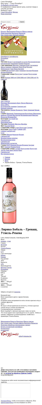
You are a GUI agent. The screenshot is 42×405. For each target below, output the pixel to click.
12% (2, 264)
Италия (3, 72)
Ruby (15, 129)
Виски (3, 112)
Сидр (2, 133)
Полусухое (18, 74)
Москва (15, 12)
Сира (11, 69)
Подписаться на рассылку (5, 329)
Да (2, 5)
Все (15, 117)
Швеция (9, 134)
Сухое (3, 76)
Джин (25, 110)
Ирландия (4, 117)
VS (10, 119)
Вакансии (22, 33)
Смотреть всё (21, 106)
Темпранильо (5, 69)
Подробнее (4, 269)
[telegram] (15, 366)
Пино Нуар (22, 67)
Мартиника (37, 113)
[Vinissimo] (9, 20)
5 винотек (17, 292)
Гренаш (3, 257)
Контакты (15, 33)
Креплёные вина (6, 122)
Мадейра (24, 124)
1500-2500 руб (31, 77)
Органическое (5, 63)
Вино (2, 60)
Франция (9, 72)
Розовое (21, 63)
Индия (8, 70)
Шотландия (16, 115)
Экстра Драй (5, 150)
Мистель (18, 124)
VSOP (13, 119)
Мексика (35, 115)
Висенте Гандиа (6, 267)
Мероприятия (11, 31)
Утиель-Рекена (6, 248)
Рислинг (29, 67)
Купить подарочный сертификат (11, 327)
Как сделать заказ (6, 35)
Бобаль (3, 255)
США (17, 70)
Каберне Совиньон (12, 67)
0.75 (2, 252)
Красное (27, 63)
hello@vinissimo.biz (25, 336)
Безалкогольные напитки (9, 138)
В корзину (4, 278)
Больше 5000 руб (10, 77)
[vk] (15, 351)
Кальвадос (19, 110)
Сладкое (25, 74)
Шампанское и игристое (9, 143)
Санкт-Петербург (6, 12)
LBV (24, 129)
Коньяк (37, 110)
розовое (3, 241)
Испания (35, 70)
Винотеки (19, 321)
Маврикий (9, 113)
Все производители (7, 154)
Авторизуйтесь (6, 401)
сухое (9, 241)
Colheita (19, 129)
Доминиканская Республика (23, 113)
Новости (19, 31)
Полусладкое (32, 74)
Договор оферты (18, 323)
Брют (20, 150)
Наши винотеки (6, 14)
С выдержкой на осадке (20, 62)
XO (17, 119)
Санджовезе (34, 65)
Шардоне (16, 65)
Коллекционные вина (8, 140)
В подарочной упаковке (9, 106)
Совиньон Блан (24, 65)
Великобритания (26, 115)
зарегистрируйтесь (7, 402)
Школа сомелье (27, 31)
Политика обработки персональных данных (15, 325)
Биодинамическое (34, 62)
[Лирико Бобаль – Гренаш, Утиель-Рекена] (9, 224)
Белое (10, 62)
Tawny (11, 129)
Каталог (3, 31)
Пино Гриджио (19, 69)
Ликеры (13, 110)
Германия (22, 70)
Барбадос (4, 115)
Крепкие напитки (7, 108)
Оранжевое (14, 63)
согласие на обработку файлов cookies (18, 373)
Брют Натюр (14, 150)
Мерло (3, 67)
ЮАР (13, 70)
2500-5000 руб (21, 77)
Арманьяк (31, 110)
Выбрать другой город (10, 5)
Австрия (29, 70)
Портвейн (11, 124)
